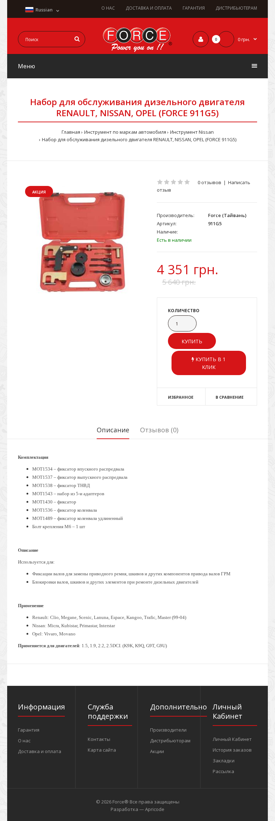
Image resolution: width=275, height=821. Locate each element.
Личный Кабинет (232, 739)
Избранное (180, 397)
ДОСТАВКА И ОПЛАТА (149, 8)
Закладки (224, 760)
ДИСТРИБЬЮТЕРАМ (236, 8)
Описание (113, 430)
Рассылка (223, 771)
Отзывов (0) (159, 430)
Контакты (99, 739)
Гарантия (28, 730)
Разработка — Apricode (137, 809)
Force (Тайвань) (227, 215)
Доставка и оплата (39, 751)
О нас (24, 740)
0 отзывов (209, 182)
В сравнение (229, 397)
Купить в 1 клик (210, 363)
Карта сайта (102, 750)
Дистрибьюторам (170, 740)
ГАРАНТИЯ (194, 8)
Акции (157, 751)
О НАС (108, 8)
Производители (168, 730)
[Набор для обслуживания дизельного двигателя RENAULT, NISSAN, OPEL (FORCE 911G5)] (82, 241)
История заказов (232, 750)
